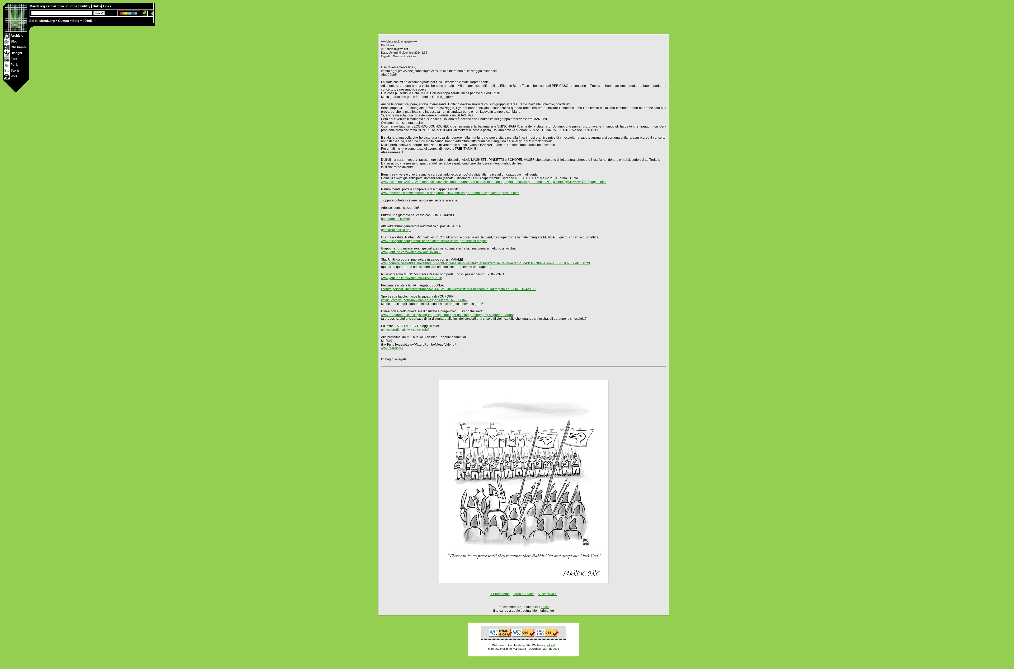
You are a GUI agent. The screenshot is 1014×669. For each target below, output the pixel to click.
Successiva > (547, 594)
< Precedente (500, 594)
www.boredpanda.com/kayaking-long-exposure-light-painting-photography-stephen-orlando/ (447, 315)
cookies (549, 645)
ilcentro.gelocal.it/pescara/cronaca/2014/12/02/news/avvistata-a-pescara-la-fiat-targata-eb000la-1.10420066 (458, 289)
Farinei (51, 6)
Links (107, 6)
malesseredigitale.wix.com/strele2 (405, 330)
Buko (97, 6)
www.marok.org (392, 348)
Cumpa (63, 21)
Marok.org (47, 21)
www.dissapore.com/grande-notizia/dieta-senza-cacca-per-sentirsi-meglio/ (434, 241)
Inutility (85, 6)
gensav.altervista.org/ (396, 230)
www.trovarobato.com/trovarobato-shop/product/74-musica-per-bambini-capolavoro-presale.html (450, 193)
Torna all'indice (523, 594)
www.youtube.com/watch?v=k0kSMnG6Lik (411, 278)
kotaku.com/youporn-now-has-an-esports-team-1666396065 (424, 300)
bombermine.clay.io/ (395, 219)
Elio (61, 6)
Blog (75, 21)
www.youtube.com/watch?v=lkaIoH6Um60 (411, 252)
